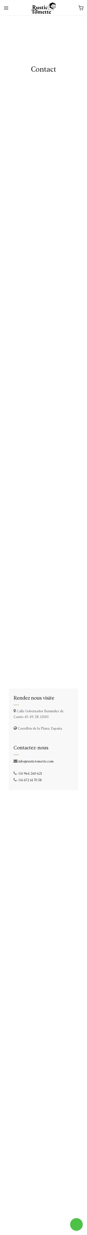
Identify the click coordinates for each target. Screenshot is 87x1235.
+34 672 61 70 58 (30, 780)
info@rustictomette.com (36, 761)
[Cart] (80, 8)
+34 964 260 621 (30, 773)
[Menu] (6, 8)
